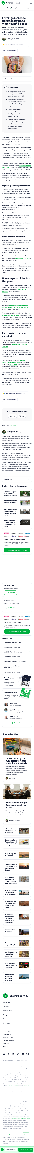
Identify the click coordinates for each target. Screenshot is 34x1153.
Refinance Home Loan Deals (17, 631)
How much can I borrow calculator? (12, 667)
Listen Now (18, 723)
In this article (8, 79)
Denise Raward (12, 431)
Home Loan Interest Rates (12, 643)
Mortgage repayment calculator (15, 661)
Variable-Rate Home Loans (13, 652)
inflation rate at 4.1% (22, 258)
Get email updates (11, 50)
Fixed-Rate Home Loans (12, 657)
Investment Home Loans (12, 647)
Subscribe (11, 593)
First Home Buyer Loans (12, 672)
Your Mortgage (6, 1134)
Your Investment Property (18, 1134)
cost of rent (13, 364)
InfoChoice (26, 1132)
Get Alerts (11, 608)
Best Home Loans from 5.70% (17, 550)
